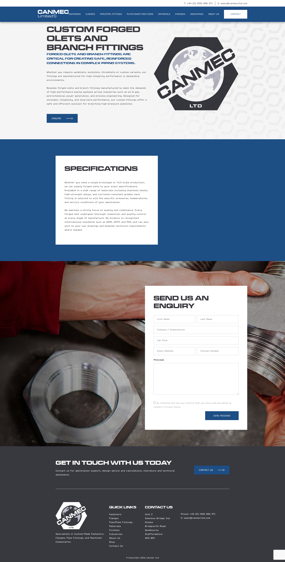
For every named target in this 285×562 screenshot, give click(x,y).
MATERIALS (164, 14)
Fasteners (115, 514)
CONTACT (236, 14)
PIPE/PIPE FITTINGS (111, 14)
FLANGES (90, 14)
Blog (112, 542)
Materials (115, 526)
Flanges (114, 518)
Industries (115, 534)
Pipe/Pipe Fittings (120, 522)
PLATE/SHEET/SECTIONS (140, 14)
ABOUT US (213, 14)
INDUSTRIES (196, 14)
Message (159, 359)
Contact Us (116, 546)
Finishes (114, 530)
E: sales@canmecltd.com (232, 3)
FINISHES (180, 14)
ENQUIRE (56, 118)
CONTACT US (206, 470)
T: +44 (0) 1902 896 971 (198, 3)
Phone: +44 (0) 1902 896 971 (198, 514)
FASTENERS (74, 14)
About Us (114, 538)
